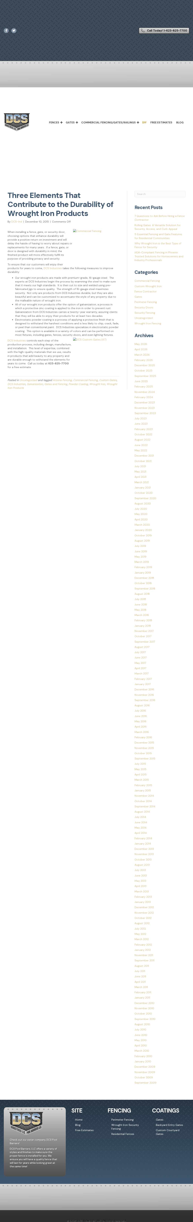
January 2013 (143, 902)
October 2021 (143, 461)
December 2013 (144, 849)
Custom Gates (108, 380)
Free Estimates (161, 122)
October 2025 (143, 370)
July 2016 (140, 710)
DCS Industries (53, 268)
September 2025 (145, 376)
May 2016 (140, 721)
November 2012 (144, 912)
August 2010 (142, 1024)
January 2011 (142, 997)
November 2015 (144, 748)
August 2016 (142, 705)
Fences (54, 122)
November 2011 (144, 955)
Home (79, 1119)
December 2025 (145, 365)
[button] (61, 122)
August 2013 (142, 864)
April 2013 (140, 886)
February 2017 (143, 679)
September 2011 (144, 960)
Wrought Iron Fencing (148, 323)
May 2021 (140, 471)
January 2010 (143, 1061)
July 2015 (140, 763)
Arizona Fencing (62, 380)
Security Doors (144, 307)
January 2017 (143, 684)
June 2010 (141, 1035)
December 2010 (144, 1003)
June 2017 (141, 657)
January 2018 (143, 625)
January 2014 (143, 843)
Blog (180, 122)
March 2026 (142, 354)
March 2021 (142, 482)
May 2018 (140, 609)
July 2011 (140, 971)
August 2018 (142, 594)
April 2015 (141, 774)
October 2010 (143, 1013)
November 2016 (144, 695)
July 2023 (141, 418)
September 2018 (145, 588)
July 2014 (140, 817)
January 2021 (143, 487)
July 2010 (140, 1029)
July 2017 (140, 652)
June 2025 (141, 381)
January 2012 (143, 950)
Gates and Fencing (55, 384)
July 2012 (140, 928)
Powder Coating (78, 384)
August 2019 (142, 540)
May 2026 (141, 344)
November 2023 (145, 408)
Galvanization (35, 384)
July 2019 (140, 546)
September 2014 (145, 806)
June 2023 (141, 423)
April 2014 (141, 833)
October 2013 (143, 859)
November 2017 (144, 631)
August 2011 (142, 966)
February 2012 (143, 944)
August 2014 (142, 811)
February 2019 (143, 567)
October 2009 (144, 1077)
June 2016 (141, 716)
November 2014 (144, 795)
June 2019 (141, 551)
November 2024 (145, 392)
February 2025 (144, 386)
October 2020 (144, 492)
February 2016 (143, 737)
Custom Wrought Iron (148, 286)
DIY (144, 122)
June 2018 (141, 604)
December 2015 (144, 742)
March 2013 (142, 891)
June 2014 (141, 822)
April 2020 (141, 519)
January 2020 (143, 530)
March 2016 (142, 732)
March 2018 (142, 615)
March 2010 (142, 1050)
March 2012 (142, 939)
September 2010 (145, 1019)
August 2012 (142, 923)
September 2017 (145, 641)
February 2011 (143, 992)
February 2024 (144, 397)
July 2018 (140, 599)
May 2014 (141, 827)
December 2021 (144, 455)
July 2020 (141, 508)
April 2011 (140, 981)
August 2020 (143, 503)
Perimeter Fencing (146, 302)
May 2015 (140, 769)
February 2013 (143, 896)
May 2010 (141, 1040)
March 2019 (142, 562)
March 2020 (142, 524)
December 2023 (145, 402)
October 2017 (143, 636)
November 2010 (144, 1008)
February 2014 (143, 838)
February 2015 (143, 785)
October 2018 (143, 583)
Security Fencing (145, 312)
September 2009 (145, 1082)
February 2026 (144, 360)
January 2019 (143, 572)
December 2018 (144, 578)
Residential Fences (122, 1134)
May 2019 (140, 556)
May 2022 (141, 450)
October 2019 (143, 535)
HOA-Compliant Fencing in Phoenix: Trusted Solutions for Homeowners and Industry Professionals (159, 256)
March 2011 (141, 987)
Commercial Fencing (85, 380)
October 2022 (143, 434)
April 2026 (141, 349)
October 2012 (143, 918)
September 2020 (145, 498)
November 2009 (145, 1072)
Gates (70, 122)
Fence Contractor (146, 291)
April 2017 (140, 668)
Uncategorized (28, 380)
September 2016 (145, 700)
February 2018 (143, 620)
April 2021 (140, 477)
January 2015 (143, 790)
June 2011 (140, 976)
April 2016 (141, 726)
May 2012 (140, 934)
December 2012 (144, 907)
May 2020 (141, 514)
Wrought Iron (97, 384)
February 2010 (143, 1056)
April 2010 (141, 1045)
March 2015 (142, 779)
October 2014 (143, 801)
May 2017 (140, 663)
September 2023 (145, 413)
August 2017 (142, 647)
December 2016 (144, 689)
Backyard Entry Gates (169, 1125)
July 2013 (140, 870)
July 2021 (140, 466)
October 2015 (143, 753)
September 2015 (145, 758)
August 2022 (142, 439)
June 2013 (141, 875)
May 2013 (140, 880)
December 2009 (145, 1066)
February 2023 (144, 429)
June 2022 (141, 445)
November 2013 (144, 854)
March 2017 (142, 673)
